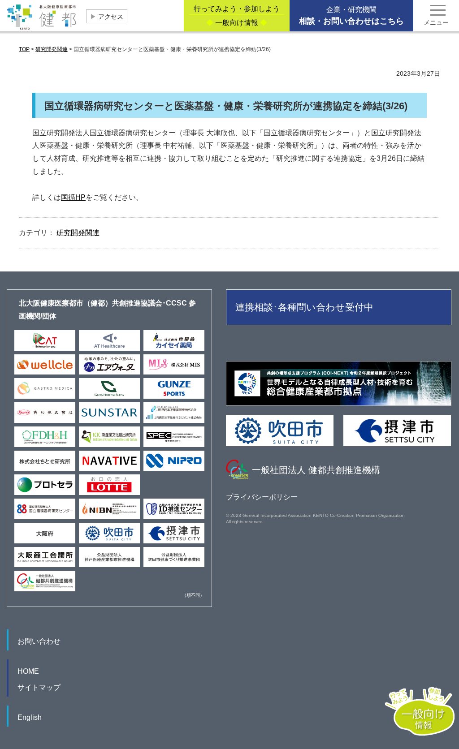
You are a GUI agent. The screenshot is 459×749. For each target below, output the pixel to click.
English (29, 717)
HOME (28, 671)
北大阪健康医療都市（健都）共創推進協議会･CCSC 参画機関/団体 (107, 309)
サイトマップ (39, 687)
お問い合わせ (39, 641)
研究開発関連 (78, 233)
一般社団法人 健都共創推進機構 (316, 470)
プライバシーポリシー (262, 497)
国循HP (73, 197)
